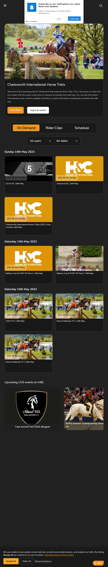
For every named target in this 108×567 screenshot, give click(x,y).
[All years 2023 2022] (41, 140)
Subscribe (74, 18)
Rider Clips (54, 128)
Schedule (82, 128)
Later (59, 18)
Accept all (11, 561)
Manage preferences (43, 561)
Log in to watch (38, 110)
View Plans (16, 110)
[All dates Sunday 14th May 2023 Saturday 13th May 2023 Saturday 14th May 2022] (67, 140)
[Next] (99, 409)
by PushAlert (32, 21)
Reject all (27, 561)
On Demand (26, 128)
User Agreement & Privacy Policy (59, 555)
